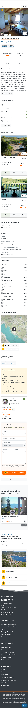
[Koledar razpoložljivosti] (25, 521)
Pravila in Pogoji (5, 615)
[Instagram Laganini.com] (5, 600)
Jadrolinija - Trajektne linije (8, 632)
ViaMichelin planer (6, 634)
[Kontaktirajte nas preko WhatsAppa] (13, 409)
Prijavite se (5, 682)
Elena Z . (7, 32)
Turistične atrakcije (11, 349)
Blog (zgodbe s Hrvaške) (7, 652)
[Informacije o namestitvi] (25, 519)
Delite (24, 6)
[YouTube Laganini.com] (9, 600)
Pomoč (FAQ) (4, 674)
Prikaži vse (5, 125)
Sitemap (12, 615)
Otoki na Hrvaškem (6, 660)
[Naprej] (24, 506)
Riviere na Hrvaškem (6, 657)
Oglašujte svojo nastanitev (9, 680)
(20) (25, 33)
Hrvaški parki (4, 629)
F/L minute (22, 174)
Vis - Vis (3, 6)
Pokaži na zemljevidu (11, 345)
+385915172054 (6, 409)
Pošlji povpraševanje (15, 472)
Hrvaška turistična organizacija (9, 627)
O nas (2, 671)
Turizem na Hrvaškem (6, 637)
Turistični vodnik (5, 649)
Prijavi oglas (14, 479)
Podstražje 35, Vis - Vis (8, 42)
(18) (24, 153)
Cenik (5, 174)
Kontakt (3, 669)
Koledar (14, 174)
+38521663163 (6, 414)
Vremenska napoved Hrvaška (8, 624)
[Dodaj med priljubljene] (25, 499)
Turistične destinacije (6, 647)
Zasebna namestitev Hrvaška (8, 654)
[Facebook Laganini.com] (2, 600)
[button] (14, 329)
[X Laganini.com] (12, 600)
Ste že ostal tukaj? (8, 46)
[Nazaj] (4, 506)
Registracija (5, 685)
